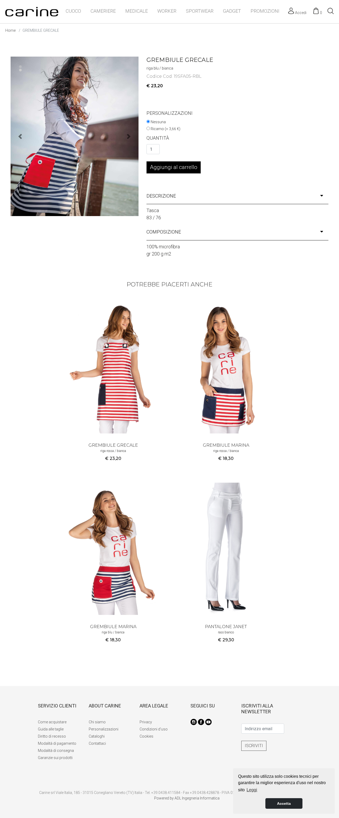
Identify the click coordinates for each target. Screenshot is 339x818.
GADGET (232, 11)
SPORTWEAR (199, 11)
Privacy (146, 722)
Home (10, 30)
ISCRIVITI (254, 745)
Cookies (146, 736)
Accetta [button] (284, 803)
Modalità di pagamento (57, 743)
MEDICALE (136, 11)
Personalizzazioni (103, 729)
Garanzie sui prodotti (55, 758)
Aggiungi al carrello (173, 167)
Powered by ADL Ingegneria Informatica (187, 798)
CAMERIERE (103, 11)
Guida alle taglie (51, 729)
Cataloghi (97, 736)
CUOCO (73, 11)
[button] (128, 136)
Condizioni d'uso (154, 729)
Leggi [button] (252, 790)
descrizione (161, 196)
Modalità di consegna (56, 750)
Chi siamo (97, 722)
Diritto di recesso (52, 736)
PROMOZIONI (265, 11)
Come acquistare (52, 722)
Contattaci (97, 743)
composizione (163, 232)
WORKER (166, 11)
